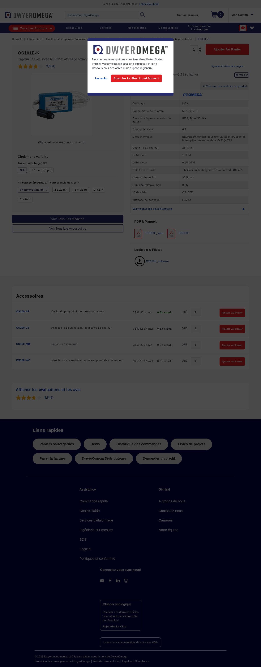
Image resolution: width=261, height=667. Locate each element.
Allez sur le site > (136, 78)
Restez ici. (101, 78)
